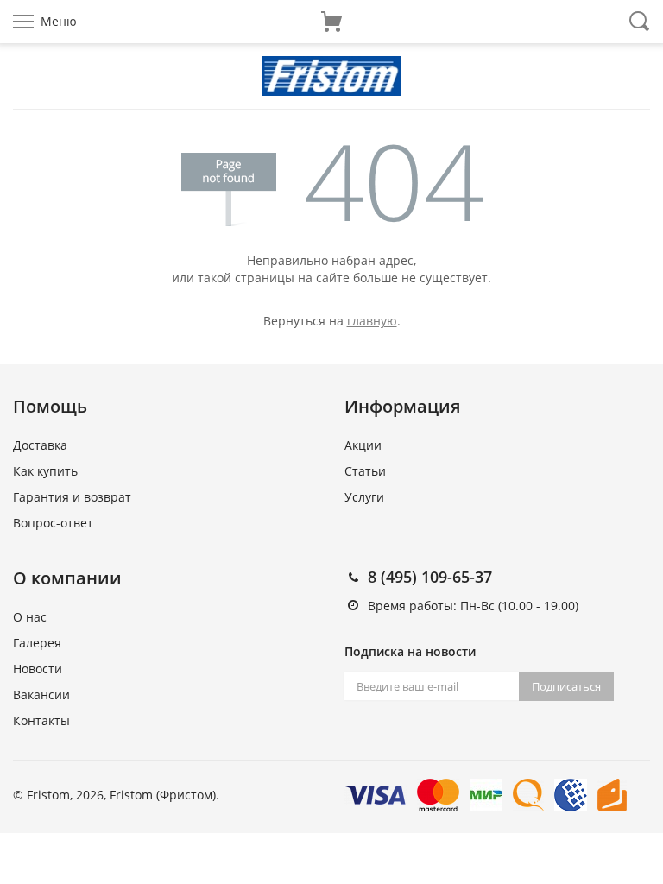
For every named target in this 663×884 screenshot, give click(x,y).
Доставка (40, 445)
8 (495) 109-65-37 (430, 576)
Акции (363, 445)
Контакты (41, 720)
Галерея (37, 643)
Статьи (365, 471)
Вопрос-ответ (53, 523)
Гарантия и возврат (72, 497)
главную (372, 321)
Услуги (364, 497)
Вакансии (41, 694)
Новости (37, 668)
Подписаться (566, 686)
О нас (30, 617)
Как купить (45, 471)
